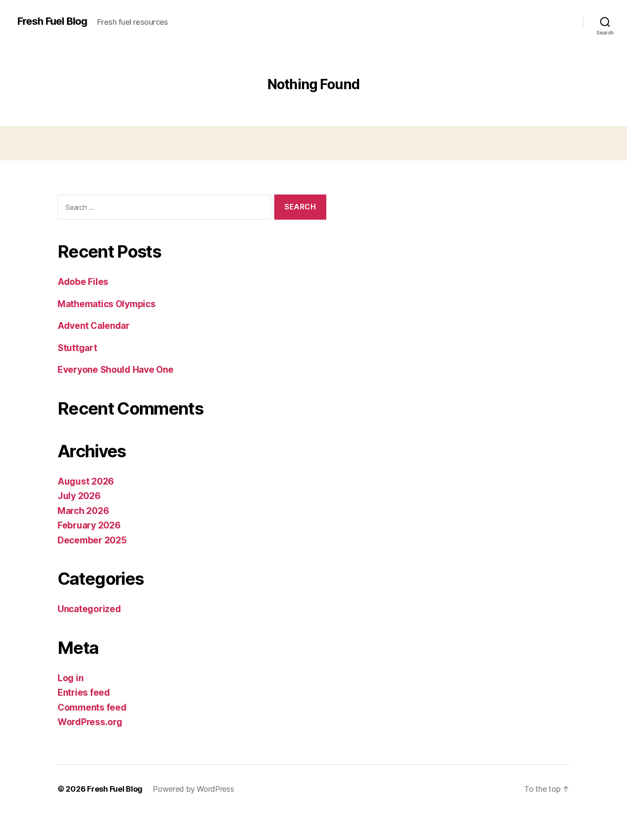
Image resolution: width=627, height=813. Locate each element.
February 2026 (89, 525)
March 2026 (83, 510)
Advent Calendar (94, 325)
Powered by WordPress (193, 788)
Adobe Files (83, 281)
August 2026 (86, 481)
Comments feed (92, 707)
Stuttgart (77, 348)
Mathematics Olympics (107, 304)
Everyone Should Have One (116, 369)
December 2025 (92, 540)
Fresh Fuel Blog (52, 21)
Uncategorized (89, 609)
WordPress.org (90, 722)
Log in (70, 678)
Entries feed (84, 692)
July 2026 (79, 496)
